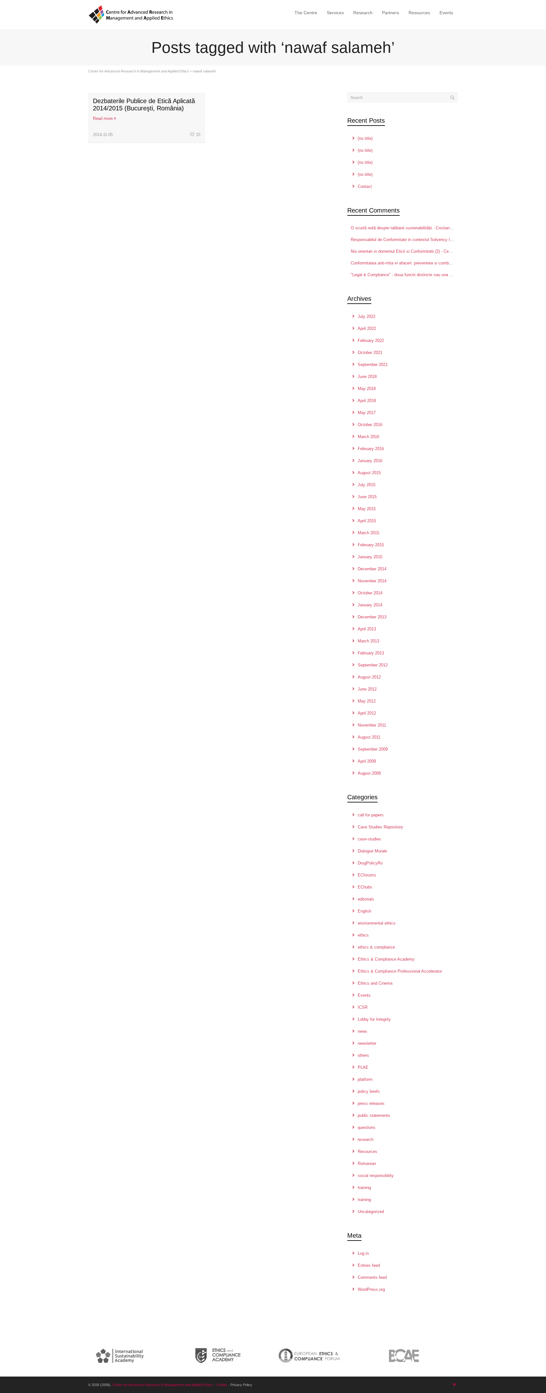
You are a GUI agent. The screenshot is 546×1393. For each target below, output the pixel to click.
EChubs (365, 887)
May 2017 (367, 412)
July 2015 (366, 484)
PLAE (363, 1067)
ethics (363, 935)
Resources (419, 12)
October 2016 (370, 424)
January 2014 (370, 605)
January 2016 (370, 460)
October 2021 (370, 352)
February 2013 (371, 653)
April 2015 (367, 520)
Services (335, 12)
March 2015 (368, 532)
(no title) (365, 138)
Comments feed (372, 1277)
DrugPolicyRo (370, 863)
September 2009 (373, 749)
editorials (366, 899)
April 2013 (367, 629)
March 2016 (368, 436)
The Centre (305, 12)
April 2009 (367, 761)
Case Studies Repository (380, 827)
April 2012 (367, 713)
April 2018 (367, 400)
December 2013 (372, 617)
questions (366, 1127)
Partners (390, 12)
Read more (103, 118)
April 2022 (367, 328)
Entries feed (369, 1265)
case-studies (369, 839)
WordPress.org (371, 1289)
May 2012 (367, 701)
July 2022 (366, 316)
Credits (221, 1385)
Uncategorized (371, 1211)
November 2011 (372, 725)
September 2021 (373, 364)
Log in (363, 1253)
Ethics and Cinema (375, 983)
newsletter (367, 1043)
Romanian (367, 1163)
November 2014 (372, 581)
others (363, 1055)
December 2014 (372, 568)
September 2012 (373, 665)
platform (365, 1079)
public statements (374, 1115)
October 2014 (370, 593)
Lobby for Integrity (374, 1019)
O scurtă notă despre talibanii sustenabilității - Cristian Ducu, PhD (411, 228)
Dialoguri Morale (372, 851)
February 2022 (371, 340)
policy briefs (369, 1091)
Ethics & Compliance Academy (386, 959)
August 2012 (369, 677)
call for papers (371, 815)
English (364, 911)
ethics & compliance (376, 947)
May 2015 (367, 508)
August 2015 (369, 472)
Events (446, 12)
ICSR (362, 1007)
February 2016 (371, 448)
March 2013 (368, 641)
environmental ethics (377, 923)
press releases (371, 1103)
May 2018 (367, 388)
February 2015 (371, 544)
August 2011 (369, 737)
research (365, 1139)
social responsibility (376, 1175)
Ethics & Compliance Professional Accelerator (400, 971)
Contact (365, 186)
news (362, 1031)
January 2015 (370, 556)
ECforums (367, 875)
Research (363, 12)
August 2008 (369, 773)
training (364, 1187)
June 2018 (367, 376)
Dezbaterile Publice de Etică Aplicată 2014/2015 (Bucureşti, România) (144, 104)
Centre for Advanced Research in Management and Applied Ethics (138, 71)
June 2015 (367, 496)
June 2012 (367, 689)
